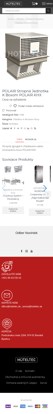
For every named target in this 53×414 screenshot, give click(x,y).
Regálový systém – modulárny (13, 197)
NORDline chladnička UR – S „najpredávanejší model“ (40, 196)
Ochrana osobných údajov (21, 383)
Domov (11, 19)
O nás (18, 371)
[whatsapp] (31, 128)
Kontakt (30, 371)
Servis (43, 383)
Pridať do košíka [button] (13, 210)
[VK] (18, 128)
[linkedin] (28, 128)
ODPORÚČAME (39, 188)
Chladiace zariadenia (34, 19)
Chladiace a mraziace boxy (26, 23)
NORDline (13, 123)
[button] (48, 194)
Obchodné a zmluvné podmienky (25, 377)
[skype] (34, 128)
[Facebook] (14, 128)
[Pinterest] (21, 128)
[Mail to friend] (24, 128)
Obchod (19, 19)
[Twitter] (11, 128)
